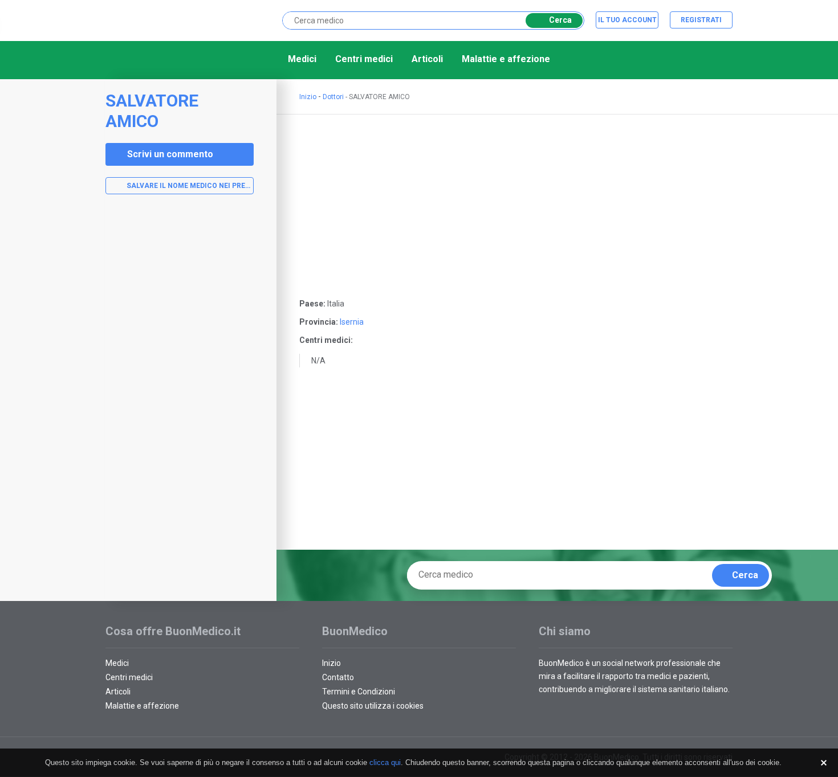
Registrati (701, 20)
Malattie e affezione (506, 59)
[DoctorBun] (165, 19)
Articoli (427, 59)
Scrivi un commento (170, 154)
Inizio (307, 97)
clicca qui (385, 762)
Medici (302, 59)
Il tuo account (627, 20)
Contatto (338, 677)
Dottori (333, 97)
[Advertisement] (179, 384)
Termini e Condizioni (358, 691)
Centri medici (364, 59)
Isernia (352, 321)
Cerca (560, 19)
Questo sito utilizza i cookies (373, 705)
